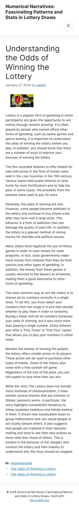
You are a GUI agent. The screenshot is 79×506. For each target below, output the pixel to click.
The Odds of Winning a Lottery (33, 469)
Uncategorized (21, 463)
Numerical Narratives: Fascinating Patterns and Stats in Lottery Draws (34, 12)
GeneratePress (39, 500)
